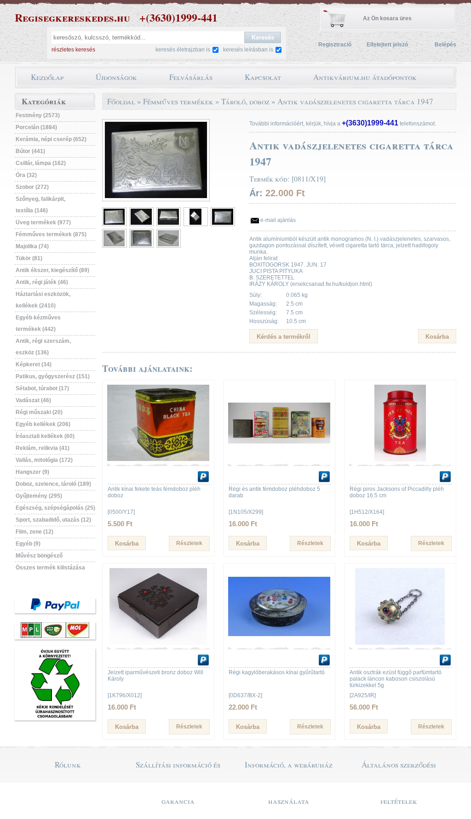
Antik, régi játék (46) (42, 282)
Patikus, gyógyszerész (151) (53, 376)
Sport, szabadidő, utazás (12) (53, 520)
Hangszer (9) (32, 472)
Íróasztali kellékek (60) (45, 436)
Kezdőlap (47, 77)
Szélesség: (263, 312)
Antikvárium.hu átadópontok (365, 77)
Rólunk (68, 764)
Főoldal (121, 101)
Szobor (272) (32, 187)
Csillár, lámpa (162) (41, 163)
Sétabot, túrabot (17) (42, 388)
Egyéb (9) (28, 543)
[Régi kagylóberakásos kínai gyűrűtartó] (279, 643)
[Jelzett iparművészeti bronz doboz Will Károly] (158, 643)
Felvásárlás (191, 77)
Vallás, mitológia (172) (44, 460)
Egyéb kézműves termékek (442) (38, 323)
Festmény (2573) (38, 115)
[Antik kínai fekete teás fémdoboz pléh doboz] (158, 459)
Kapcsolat (263, 77)
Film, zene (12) (34, 532)
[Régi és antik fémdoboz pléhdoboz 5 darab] (279, 459)
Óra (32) (26, 175)
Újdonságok (116, 77)
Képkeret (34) (34, 364)
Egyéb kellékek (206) (43, 424)
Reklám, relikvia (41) (42, 448)
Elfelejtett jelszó (387, 44)
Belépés (445, 44)
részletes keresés (73, 49)
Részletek (189, 543)
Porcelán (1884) (36, 127)
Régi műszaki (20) (39, 412)
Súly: (255, 295)
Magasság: (263, 304)
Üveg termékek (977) (43, 222)
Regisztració (334, 44)
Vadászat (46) (33, 400)
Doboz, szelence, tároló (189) (53, 484)
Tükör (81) (29, 258)
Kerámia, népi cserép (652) (51, 139)
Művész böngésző (39, 555)
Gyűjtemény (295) (39, 496)
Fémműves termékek (178, 101)
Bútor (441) (30, 151)
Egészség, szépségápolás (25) (55, 508)
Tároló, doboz (245, 101)
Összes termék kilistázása (50, 567)
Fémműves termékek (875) (51, 234)
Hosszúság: (264, 321)
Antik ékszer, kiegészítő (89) (52, 270)
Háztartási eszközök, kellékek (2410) (43, 300)
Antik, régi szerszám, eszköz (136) (43, 347)
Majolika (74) (32, 246)
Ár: (256, 193)
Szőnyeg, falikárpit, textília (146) (40, 205)
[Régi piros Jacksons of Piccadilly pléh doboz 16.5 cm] (400, 459)
